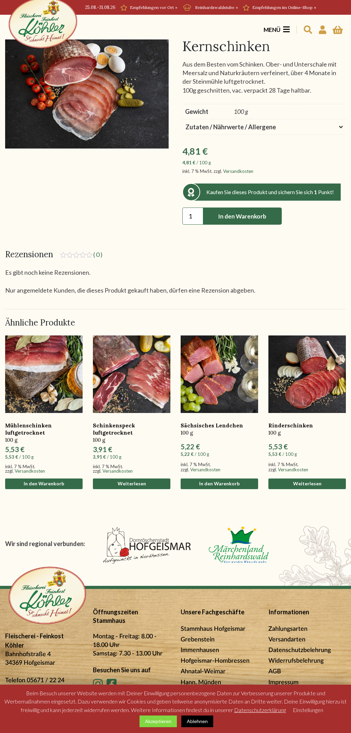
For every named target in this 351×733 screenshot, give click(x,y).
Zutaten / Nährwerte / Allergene (230, 127)
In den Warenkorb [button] (44, 483)
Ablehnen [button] (197, 721)
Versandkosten (238, 171)
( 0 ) (97, 254)
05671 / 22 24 (45, 680)
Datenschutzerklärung (260, 710)
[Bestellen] (337, 27)
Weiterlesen (132, 483)
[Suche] (307, 27)
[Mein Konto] (322, 27)
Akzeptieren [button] (158, 721)
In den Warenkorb (242, 216)
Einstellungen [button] (308, 710)
